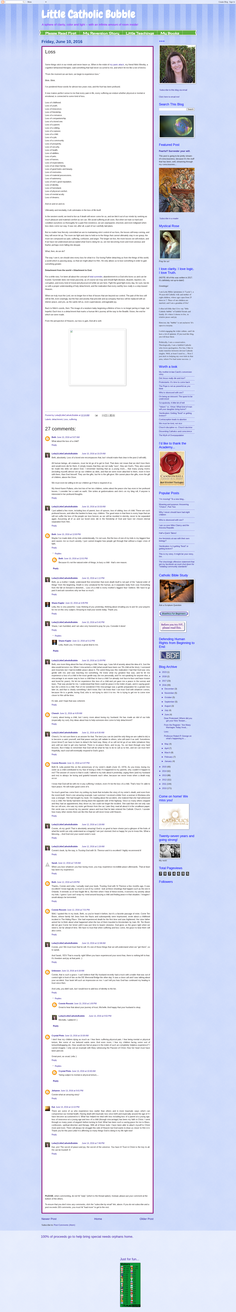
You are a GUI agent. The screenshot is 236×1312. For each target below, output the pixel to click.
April (167, 748)
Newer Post (49, 1218)
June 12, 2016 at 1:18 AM (93, 824)
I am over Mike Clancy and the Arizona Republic (174, 526)
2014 (164, 771)
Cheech (55, 713)
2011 (164, 784)
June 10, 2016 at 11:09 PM (93, 660)
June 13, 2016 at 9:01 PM (72, 1091)
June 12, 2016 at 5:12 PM (83, 641)
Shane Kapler (58, 603)
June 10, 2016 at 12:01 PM (76, 558)
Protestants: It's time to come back (174, 382)
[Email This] (103, 415)
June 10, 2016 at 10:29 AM (94, 454)
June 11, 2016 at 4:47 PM (78, 763)
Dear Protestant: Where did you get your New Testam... (178, 719)
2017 (164, 681)
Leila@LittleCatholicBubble (65, 454)
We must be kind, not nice (170, 423)
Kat (53, 1107)
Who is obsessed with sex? (171, 392)
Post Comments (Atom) (64, 1225)
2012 (164, 780)
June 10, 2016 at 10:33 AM (94, 507)
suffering (73, 419)
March (168, 752)
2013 (164, 775)
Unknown (56, 971)
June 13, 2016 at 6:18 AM (73, 971)
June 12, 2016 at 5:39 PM (68, 882)
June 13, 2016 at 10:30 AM (77, 1036)
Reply (54, 445)
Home (98, 1218)
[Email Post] (96, 415)
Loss (66, 419)
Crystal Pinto (58, 1036)
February (169, 757)
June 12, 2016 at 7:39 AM (69, 863)
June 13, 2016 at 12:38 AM (94, 943)
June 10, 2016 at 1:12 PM (93, 578)
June (167, 714)
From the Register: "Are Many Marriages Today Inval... (177, 726)
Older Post (147, 1218)
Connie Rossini (59, 763)
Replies (58, 553)
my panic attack (117, 64)
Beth (54, 437)
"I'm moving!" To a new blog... (172, 499)
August (168, 706)
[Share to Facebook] (111, 415)
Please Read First (60, 33)
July (167, 710)
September (170, 702)
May (167, 744)
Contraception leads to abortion (173, 419)
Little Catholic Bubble (88, 14)
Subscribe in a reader (169, 218)
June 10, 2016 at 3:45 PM (76, 603)
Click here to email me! (169, 97)
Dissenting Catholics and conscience (175, 431)
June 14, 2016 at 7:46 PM (93, 1143)
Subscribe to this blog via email (173, 90)
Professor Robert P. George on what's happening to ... (177, 737)
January (168, 761)
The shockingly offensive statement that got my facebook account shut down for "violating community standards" (176, 564)
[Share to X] (108, 415)
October (168, 697)
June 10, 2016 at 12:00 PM (69, 534)
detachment (57, 419)
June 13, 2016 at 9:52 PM (100, 1016)
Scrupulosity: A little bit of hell (172, 403)
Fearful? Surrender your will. (174, 151)
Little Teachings (140, 33)
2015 (164, 767)
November (170, 693)
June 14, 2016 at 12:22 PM (67, 1107)
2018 (164, 676)
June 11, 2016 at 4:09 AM (71, 713)
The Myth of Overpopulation (171, 435)
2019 (164, 672)
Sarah (54, 863)
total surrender (96, 276)
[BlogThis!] (105, 415)
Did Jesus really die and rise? (172, 378)
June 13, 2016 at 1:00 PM (85, 1003)
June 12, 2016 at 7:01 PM (78, 910)
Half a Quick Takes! (167, 533)
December (170, 689)
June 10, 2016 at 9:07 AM (68, 437)
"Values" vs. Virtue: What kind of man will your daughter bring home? (175, 408)
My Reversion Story (101, 33)
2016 (164, 685)
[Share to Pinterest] (113, 415)
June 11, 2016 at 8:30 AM (93, 733)
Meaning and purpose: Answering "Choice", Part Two (174, 505)
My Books (170, 33)
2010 (164, 788)
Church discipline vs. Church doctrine (175, 427)
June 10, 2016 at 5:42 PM (93, 622)
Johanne (56, 1091)
